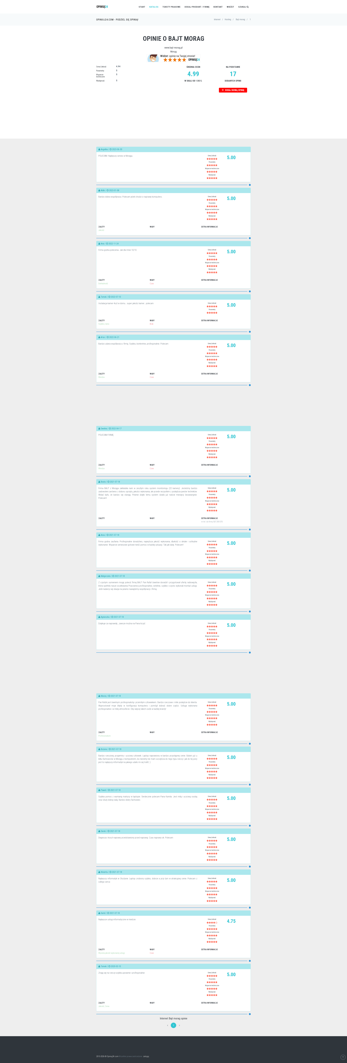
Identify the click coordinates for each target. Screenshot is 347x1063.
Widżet (230, 7)
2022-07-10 (116, 297)
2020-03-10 (116, 966)
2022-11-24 (114, 243)
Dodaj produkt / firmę (197, 7)
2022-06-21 (114, 337)
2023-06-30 (117, 149)
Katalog (153, 7)
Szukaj (242, 7)
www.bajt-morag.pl (173, 47)
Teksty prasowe (172, 7)
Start (142, 7)
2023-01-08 (114, 190)
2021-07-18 (115, 481)
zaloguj (146, 1056)
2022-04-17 (116, 428)
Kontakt (218, 7)
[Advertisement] (173, 111)
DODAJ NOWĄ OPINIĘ (234, 90)
